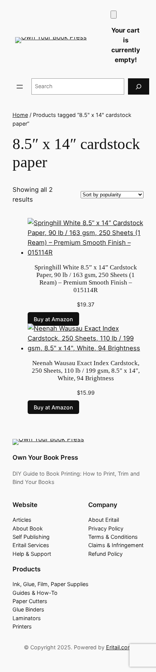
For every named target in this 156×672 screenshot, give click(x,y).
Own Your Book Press (45, 457)
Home (20, 115)
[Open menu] (19, 86)
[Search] (138, 86)
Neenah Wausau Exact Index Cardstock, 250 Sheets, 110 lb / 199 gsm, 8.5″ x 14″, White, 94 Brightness (86, 370)
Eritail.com (119, 647)
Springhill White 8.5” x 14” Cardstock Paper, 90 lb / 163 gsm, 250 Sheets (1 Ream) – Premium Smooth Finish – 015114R (85, 279)
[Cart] (114, 15)
